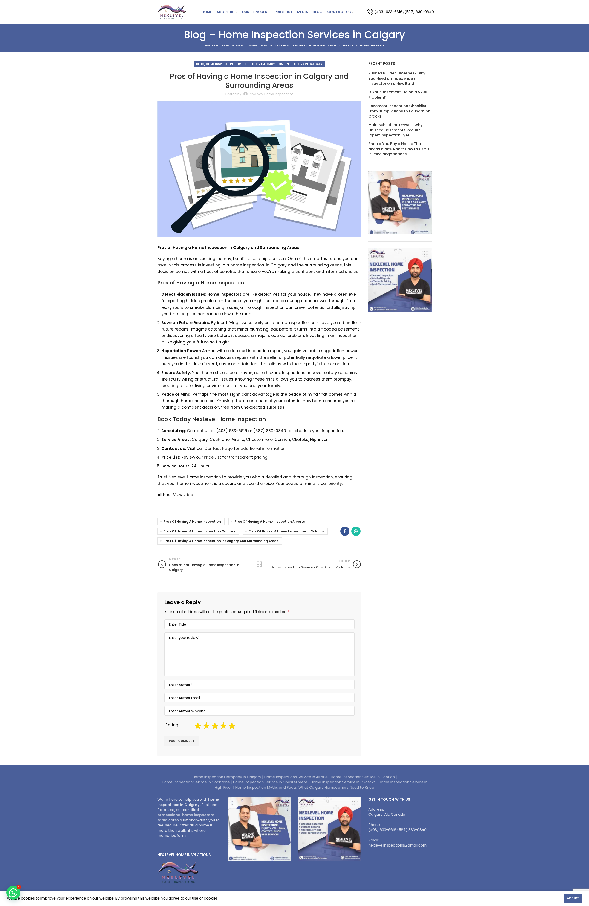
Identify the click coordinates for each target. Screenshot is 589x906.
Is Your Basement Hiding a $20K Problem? (397, 95)
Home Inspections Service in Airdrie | (297, 777)
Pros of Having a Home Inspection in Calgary (286, 531)
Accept (573, 898)
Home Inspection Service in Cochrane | (197, 782)
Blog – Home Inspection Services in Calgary (248, 45)
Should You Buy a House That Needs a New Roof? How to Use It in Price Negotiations (398, 149)
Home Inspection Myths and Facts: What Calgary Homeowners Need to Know (305, 787)
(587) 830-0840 (419, 12)
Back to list (259, 564)
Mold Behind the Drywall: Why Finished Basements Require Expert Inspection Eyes (395, 130)
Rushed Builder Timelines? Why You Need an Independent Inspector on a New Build (396, 78)
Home (209, 45)
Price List (212, 457)
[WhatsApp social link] (356, 531)
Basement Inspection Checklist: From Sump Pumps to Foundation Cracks (399, 111)
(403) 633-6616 (388, 12)
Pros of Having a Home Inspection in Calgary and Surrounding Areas (221, 541)
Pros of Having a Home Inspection (192, 521)
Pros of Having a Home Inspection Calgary (199, 531)
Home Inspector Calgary (254, 64)
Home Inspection (219, 64)
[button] (13, 893)
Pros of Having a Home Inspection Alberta (269, 521)
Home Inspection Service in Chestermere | (271, 782)
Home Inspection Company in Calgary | (228, 777)
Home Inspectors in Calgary (300, 64)
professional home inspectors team (185, 817)
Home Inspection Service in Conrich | (364, 777)
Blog (200, 64)
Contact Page (218, 448)
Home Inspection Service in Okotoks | (344, 782)
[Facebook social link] (344, 531)
